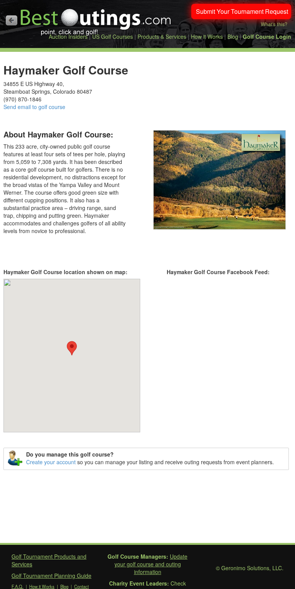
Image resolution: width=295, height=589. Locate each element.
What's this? (274, 24)
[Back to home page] (11, 20)
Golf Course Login (267, 36)
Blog (232, 36)
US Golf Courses (112, 36)
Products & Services (162, 36)
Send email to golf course (34, 107)
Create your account (51, 462)
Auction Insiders (68, 36)
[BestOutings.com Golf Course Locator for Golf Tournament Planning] (96, 19)
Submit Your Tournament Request (242, 11)
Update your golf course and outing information (151, 564)
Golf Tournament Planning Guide (51, 575)
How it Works (207, 36)
